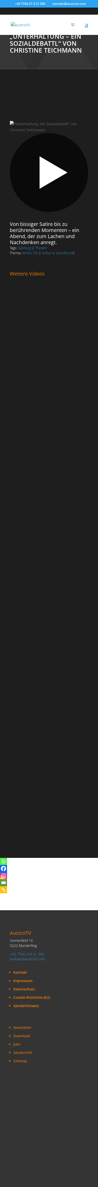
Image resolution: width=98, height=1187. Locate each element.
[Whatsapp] (3, 861)
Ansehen (22, 317)
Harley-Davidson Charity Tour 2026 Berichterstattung (42, 699)
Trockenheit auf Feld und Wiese (39, 419)
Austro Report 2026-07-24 (34, 812)
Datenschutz (24, 989)
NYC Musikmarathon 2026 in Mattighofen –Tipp (48, 756)
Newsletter (22, 1027)
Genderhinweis (26, 1005)
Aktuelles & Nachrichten (51, 300)
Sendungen (19, 300)
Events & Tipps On (25, 691)
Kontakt (20, 972)
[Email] (3, 882)
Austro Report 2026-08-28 (34, 312)
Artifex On (30, 252)
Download (21, 1035)
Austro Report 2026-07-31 (34, 643)
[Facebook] (3, 868)
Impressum (22, 980)
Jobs (16, 1044)
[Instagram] (3, 875)
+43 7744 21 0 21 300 (30, 4)
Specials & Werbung (27, 685)
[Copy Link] (3, 889)
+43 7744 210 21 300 (27, 954)
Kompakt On (20, 408)
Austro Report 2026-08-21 (34, 365)
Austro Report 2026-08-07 (34, 589)
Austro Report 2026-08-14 (34, 472)
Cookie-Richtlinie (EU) (31, 997)
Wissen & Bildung (58, 526)
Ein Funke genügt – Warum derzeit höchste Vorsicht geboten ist (42, 534)
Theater (41, 247)
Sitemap (20, 1060)
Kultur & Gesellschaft (58, 252)
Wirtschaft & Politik (26, 413)
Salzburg (24, 247)
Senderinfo (22, 1052)
